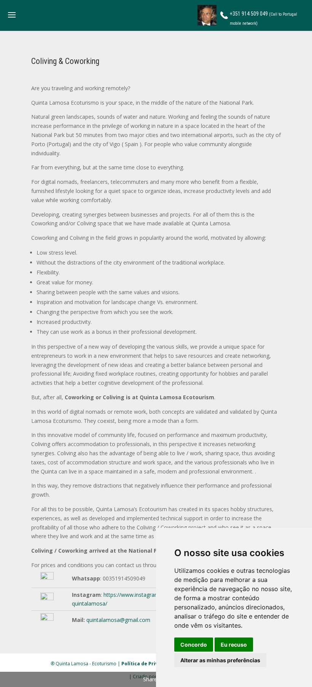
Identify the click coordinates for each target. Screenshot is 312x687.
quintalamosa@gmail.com (118, 619)
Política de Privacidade (149, 663)
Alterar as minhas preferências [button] (220, 660)
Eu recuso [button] (234, 644)
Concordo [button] (193, 644)
